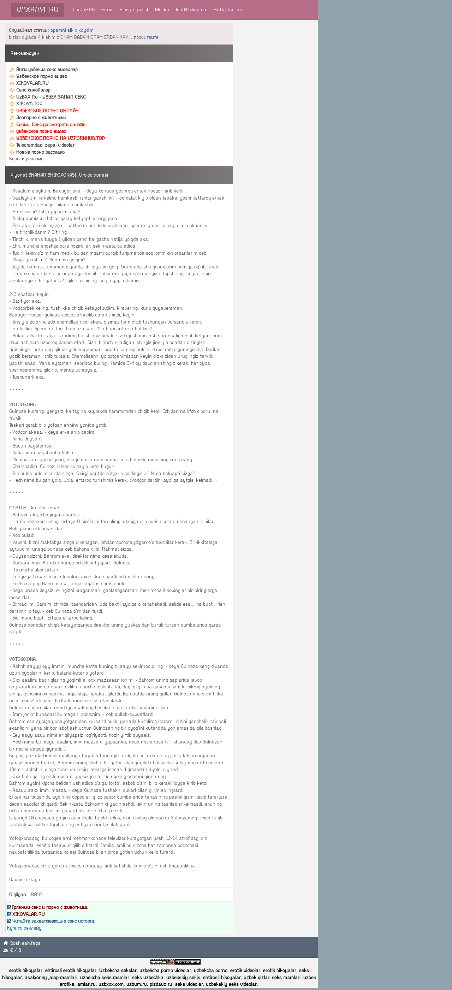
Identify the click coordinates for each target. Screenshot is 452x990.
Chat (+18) (84, 9)
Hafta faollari (228, 9)
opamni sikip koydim (72, 30)
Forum (107, 9)
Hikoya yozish (134, 9)
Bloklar (162, 9)
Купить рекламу (26, 158)
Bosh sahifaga (25, 943)
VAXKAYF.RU (38, 10)
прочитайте (146, 37)
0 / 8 (15, 950)
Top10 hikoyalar (191, 9)
